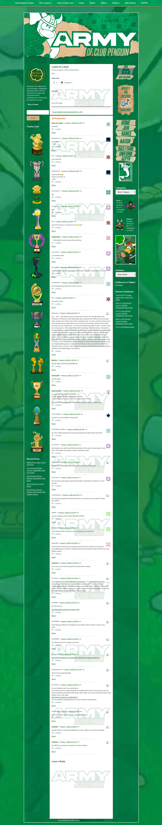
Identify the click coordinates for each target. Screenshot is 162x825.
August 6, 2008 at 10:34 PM (67, 528)
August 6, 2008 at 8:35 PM (70, 444)
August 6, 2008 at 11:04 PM (69, 578)
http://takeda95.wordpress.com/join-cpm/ (65, 610)
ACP (60, 103)
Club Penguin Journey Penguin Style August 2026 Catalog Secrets (36, 492)
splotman (55, 742)
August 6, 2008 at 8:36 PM (69, 462)
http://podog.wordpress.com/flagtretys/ (65, 697)
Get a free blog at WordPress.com (68, 820)
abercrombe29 (56, 390)
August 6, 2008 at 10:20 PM (67, 512)
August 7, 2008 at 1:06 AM (68, 726)
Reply (54, 133)
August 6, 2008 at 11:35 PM (69, 685)
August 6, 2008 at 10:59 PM (69, 563)
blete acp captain (57, 123)
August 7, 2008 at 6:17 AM (68, 742)
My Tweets (119, 285)
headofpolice (56, 236)
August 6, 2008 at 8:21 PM (72, 390)
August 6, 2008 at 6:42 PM (65, 298)
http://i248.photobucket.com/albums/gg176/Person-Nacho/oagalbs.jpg (76, 658)
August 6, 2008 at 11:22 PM (66, 654)
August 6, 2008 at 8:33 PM (76, 429)
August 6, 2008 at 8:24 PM (72, 414)
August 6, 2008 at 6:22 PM (71, 138)
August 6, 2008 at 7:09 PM (68, 360)
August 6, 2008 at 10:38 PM (68, 543)
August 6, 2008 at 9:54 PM (71, 495)
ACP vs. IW (78, 112)
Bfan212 (54, 360)
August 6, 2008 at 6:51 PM (69, 313)
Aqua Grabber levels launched (63, 112)
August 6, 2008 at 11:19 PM (69, 621)
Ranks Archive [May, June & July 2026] (124, 297)
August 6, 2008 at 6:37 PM (71, 282)
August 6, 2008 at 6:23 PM (71, 191)
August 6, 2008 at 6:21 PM (74, 123)
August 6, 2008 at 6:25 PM (70, 252)
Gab (117, 319)
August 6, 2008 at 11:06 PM (68, 602)
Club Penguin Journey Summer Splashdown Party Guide (36, 478)
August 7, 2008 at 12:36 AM (70, 711)
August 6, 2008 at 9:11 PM (70, 477)
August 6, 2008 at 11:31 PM (72, 669)
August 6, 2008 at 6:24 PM (65, 221)
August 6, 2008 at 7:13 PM (70, 375)
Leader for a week (60, 67)
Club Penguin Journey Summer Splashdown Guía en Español (36, 470)
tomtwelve (55, 563)
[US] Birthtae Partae (127, 327)
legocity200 (55, 375)
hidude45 (55, 726)
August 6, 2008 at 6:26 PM (70, 267)
